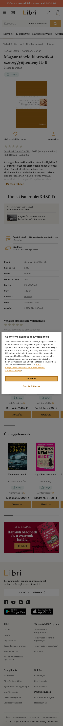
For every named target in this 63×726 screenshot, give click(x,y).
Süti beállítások (31, 386)
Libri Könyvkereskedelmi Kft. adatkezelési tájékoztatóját (25, 368)
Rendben (31, 379)
